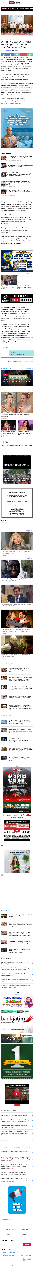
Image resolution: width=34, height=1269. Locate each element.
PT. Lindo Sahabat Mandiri (19, 1266)
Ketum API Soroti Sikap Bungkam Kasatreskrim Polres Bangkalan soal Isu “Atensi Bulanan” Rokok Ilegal (20, 740)
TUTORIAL (9, 1234)
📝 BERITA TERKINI (7, 663)
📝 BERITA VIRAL (6, 715)
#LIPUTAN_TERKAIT (7, 368)
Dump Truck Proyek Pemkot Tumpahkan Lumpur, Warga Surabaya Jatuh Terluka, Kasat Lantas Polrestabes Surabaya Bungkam (19, 174)
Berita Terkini (12, 39)
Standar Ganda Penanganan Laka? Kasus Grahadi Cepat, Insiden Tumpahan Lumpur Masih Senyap (19, 157)
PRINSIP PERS (24, 1229)
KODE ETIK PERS (10, 1229)
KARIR (24, 1232)
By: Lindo (3, 50)
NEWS (2, 39)
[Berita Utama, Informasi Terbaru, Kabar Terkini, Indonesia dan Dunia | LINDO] (14, 3)
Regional (6, 39)
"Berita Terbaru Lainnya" (17, 354)
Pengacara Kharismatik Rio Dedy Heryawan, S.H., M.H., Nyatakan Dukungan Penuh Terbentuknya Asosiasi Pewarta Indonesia (21, 951)
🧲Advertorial (5, 910)
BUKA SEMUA (29, 368)
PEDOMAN (9, 1232)
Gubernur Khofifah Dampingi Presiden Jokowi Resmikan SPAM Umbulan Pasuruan (17, 465)
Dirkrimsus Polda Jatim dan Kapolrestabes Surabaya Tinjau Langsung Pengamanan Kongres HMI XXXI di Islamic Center (16, 478)
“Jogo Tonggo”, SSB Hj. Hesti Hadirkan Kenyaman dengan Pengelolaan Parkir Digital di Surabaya (20, 924)
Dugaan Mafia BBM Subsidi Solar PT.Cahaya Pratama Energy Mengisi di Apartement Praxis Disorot (20, 731)
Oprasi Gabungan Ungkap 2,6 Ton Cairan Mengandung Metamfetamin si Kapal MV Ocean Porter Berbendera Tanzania (21, 722)
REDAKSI (24, 1234)
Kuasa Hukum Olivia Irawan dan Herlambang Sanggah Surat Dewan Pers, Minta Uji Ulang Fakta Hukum (19, 183)
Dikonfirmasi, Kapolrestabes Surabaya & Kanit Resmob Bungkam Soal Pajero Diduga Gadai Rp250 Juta (20, 759)
